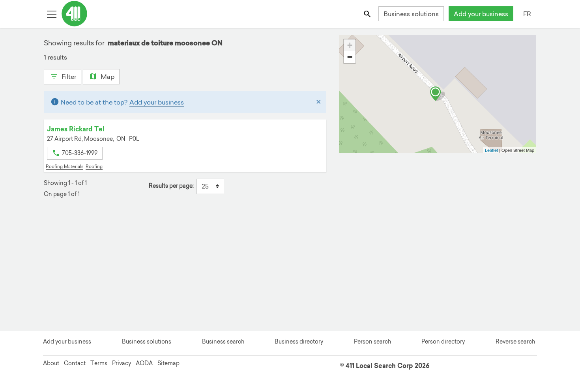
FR (527, 14)
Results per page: (171, 186)
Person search (372, 341)
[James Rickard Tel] (437, 93)
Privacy (121, 363)
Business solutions (411, 14)
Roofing (94, 166)
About (51, 363)
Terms (98, 363)
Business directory (299, 341)
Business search (223, 341)
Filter (68, 76)
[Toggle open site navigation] (51, 14)
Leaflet (491, 150)
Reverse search (515, 341)
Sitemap (168, 363)
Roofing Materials (64, 166)
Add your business (481, 14)
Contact (75, 363)
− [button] (349, 57)
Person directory (443, 341)
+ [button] (349, 45)
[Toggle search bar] (368, 14)
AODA (144, 363)
